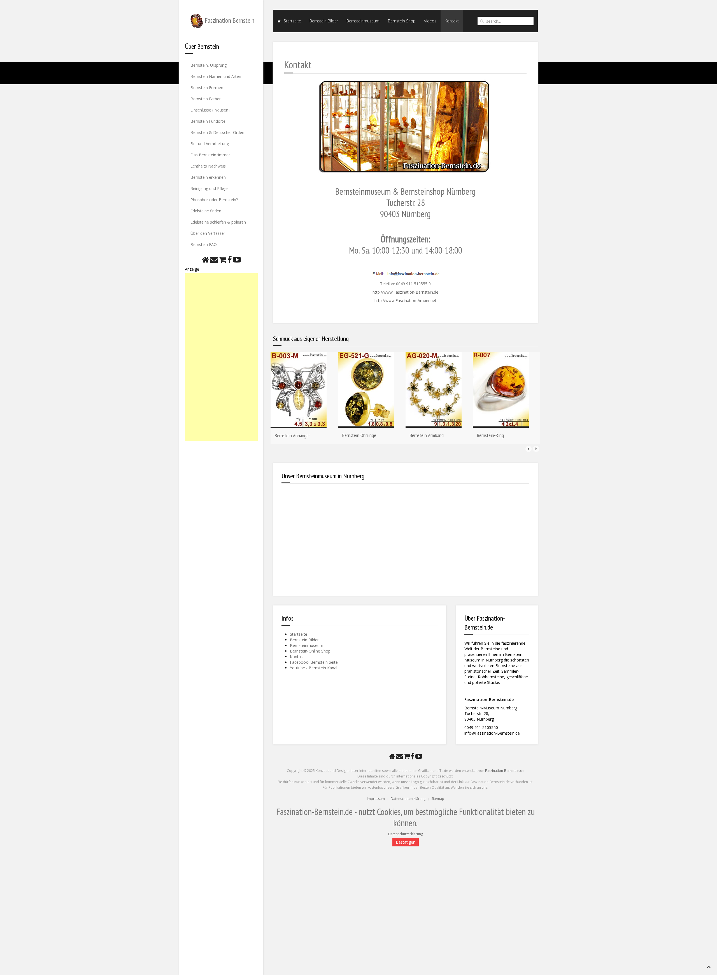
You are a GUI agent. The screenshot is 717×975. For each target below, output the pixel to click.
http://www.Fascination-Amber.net (405, 300)
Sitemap (437, 798)
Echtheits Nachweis (208, 166)
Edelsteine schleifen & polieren (218, 222)
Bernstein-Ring (490, 435)
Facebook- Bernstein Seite (314, 662)
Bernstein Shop (402, 21)
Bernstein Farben (206, 98)
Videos (430, 21)
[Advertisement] (221, 357)
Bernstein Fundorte (207, 121)
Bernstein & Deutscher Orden (217, 132)
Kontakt (452, 21)
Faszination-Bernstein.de (504, 770)
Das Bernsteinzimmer (210, 154)
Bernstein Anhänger (292, 435)
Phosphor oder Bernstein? (214, 199)
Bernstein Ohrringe (359, 435)
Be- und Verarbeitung (209, 143)
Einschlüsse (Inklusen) (210, 110)
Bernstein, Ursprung (208, 65)
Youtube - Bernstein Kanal (313, 667)
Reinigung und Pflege (209, 188)
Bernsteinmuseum (363, 21)
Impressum (376, 798)
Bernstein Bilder (323, 21)
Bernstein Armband (427, 435)
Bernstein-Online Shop (310, 651)
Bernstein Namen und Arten (215, 76)
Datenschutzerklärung (408, 798)
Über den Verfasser (207, 233)
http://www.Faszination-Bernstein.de (405, 292)
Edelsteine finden (205, 210)
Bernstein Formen (206, 87)
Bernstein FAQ (203, 244)
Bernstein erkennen (208, 177)
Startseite (292, 21)
